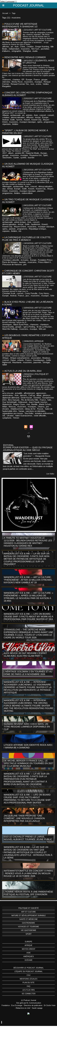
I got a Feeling (29, 327)
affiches (5, 46)
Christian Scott (8, 293)
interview (6, 82)
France (37, 79)
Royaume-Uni (35, 155)
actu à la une (7, 393)
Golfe (12, 120)
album (11, 153)
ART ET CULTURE (28, 912)
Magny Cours (19, 404)
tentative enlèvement (44, 413)
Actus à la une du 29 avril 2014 (22, 371)
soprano (5, 231)
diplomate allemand (10, 397)
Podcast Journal (28, 5)
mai (28, 404)
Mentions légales (28, 979)
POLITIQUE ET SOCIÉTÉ (28, 908)
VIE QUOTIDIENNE (28, 930)
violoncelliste (27, 193)
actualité (18, 393)
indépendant (14, 49)
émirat (37, 117)
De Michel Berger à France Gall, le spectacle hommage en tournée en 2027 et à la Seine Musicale (28, 763)
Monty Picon (17, 82)
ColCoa (31, 395)
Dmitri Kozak (26, 397)
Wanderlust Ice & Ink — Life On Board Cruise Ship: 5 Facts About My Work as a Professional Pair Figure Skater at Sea (28, 616)
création (30, 46)
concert (42, 115)
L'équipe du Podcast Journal (28, 971)
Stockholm (7, 157)
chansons (6, 79)
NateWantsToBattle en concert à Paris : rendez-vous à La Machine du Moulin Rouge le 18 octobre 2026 (28, 873)
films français (13, 400)
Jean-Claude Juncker (38, 402)
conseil (50, 115)
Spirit (45, 155)
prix (25, 264)
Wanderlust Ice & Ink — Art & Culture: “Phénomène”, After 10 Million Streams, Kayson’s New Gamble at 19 (28, 580)
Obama (41, 406)
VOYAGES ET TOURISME (28, 927)
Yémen (16, 418)
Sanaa (21, 411)
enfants (20, 360)
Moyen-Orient (20, 226)
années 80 (19, 153)
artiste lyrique (20, 222)
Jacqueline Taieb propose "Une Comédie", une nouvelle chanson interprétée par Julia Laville (24, 818)
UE (3, 415)
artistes (29, 115)
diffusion (29, 117)
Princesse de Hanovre (12, 264)
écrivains (24, 260)
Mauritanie (16, 362)
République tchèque (37, 229)
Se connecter (28, 994)
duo (4, 189)
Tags (14, 13)
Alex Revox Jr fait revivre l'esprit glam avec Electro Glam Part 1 (25, 654)
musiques (32, 406)
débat (38, 395)
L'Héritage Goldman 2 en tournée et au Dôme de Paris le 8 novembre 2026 (28, 673)
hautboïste (35, 224)
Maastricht (7, 404)
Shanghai (27, 51)
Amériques (7, 324)
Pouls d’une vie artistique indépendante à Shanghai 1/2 (19, 25)
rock (32, 84)
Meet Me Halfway (10, 329)
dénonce (46, 395)
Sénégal (46, 362)
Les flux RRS (28, 990)
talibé (4, 364)
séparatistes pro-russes (12, 413)
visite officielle (40, 415)
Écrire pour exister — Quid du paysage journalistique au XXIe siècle (27, 448)
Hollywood (22, 402)
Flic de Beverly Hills (29, 400)
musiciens (25, 49)
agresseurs (41, 393)
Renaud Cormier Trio (20, 84)
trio (20, 231)
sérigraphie (16, 51)
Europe (29, 79)
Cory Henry (44, 293)
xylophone (6, 418)
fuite (49, 400)
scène (38, 84)
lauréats (22, 262)
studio (35, 51)
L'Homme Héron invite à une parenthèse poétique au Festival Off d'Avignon (28, 893)
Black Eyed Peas (20, 324)
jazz (27, 295)
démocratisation (18, 117)
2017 (4, 153)
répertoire (6, 124)
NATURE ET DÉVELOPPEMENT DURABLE (28, 916)
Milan (4, 406)
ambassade (15, 115)
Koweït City (36, 120)
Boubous (46, 358)
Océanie (28, 960)
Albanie (5, 115)
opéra (39, 122)
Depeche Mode (32, 153)
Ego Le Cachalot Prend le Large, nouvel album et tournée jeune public (28, 838)
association (36, 358)
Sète (52, 295)
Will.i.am (42, 329)
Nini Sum (35, 49)
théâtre (15, 124)
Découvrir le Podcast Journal (28, 968)
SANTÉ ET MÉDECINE (28, 919)
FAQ (28, 986)
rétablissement (16, 409)
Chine (22, 46)
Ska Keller (29, 413)
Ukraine (10, 415)
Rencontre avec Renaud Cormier (25, 57)
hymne (19, 120)
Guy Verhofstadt (9, 402)
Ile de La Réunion (44, 327)
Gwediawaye (38, 360)
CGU (28, 975)
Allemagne (7, 186)
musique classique (27, 122)
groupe (44, 79)
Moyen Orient (28, 949)
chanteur (16, 79)
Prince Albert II (44, 262)
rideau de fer (30, 409)
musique (38, 82)
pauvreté (37, 362)
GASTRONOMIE (28, 923)
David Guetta (8, 327)
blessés (23, 395)
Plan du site (28, 983)
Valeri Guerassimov (23, 415)
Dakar (13, 360)
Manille (34, 404)
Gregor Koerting (42, 46)
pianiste (40, 191)
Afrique (5, 358)
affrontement (29, 393)
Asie (16, 46)
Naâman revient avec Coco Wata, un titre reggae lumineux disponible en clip (27, 727)
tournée (31, 157)
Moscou (12, 406)
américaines (7, 395)
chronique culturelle (10, 260)
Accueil (5, 13)
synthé (23, 157)
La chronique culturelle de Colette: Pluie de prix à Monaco (26, 238)
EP (23, 79)
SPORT (29, 934)
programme (49, 122)
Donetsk (37, 397)
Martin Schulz (45, 404)
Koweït (27, 120)
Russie (40, 409)
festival (5, 120)
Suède (16, 157)
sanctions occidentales (35, 411)
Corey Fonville (31, 293)
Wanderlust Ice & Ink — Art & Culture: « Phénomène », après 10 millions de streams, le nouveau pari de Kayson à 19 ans (28, 597)
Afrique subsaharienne (19, 358)
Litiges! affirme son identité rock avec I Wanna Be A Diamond (28, 746)
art (12, 46)
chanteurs (44, 324)
